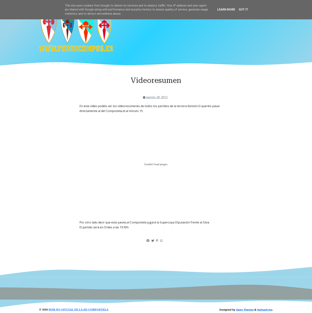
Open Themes (245, 309)
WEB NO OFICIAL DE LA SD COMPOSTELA (78, 309)
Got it (243, 9)
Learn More (226, 9)
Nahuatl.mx (264, 309)
